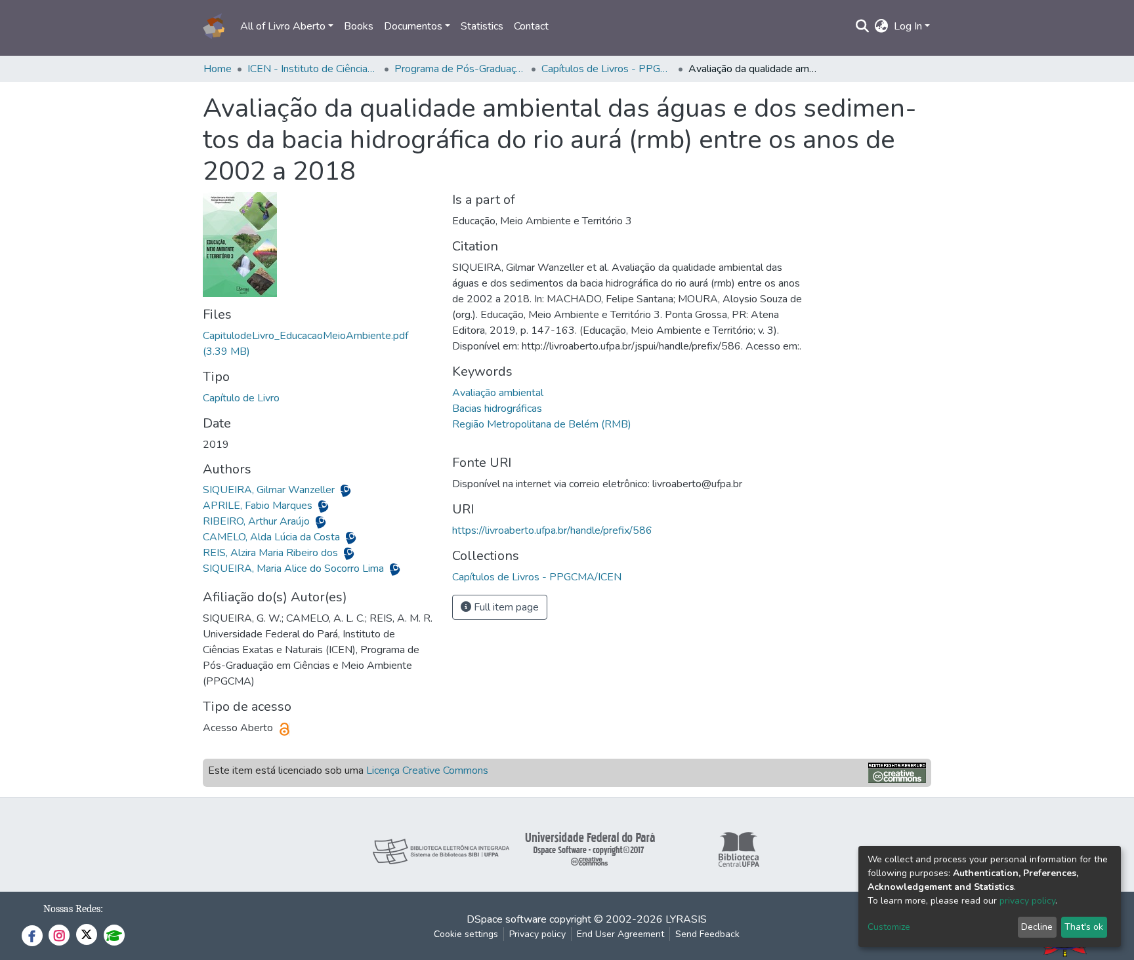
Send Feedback (707, 934)
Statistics (482, 26)
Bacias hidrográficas (497, 408)
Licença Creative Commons (427, 770)
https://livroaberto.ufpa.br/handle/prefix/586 (552, 530)
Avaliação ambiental (497, 393)
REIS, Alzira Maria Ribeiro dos (272, 553)
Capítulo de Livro (241, 398)
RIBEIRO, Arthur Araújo (257, 521)
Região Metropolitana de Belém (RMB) (541, 424)
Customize (889, 927)
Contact (531, 26)
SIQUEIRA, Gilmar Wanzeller (270, 490)
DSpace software (507, 919)
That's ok (1083, 927)
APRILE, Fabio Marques (259, 505)
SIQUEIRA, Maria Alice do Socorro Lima (295, 568)
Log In (908, 26)
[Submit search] (862, 26)
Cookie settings (466, 934)
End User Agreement (620, 934)
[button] (881, 26)
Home (217, 69)
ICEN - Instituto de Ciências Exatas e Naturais (313, 69)
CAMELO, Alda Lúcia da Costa (273, 537)
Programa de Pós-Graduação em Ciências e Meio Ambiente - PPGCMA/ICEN (460, 69)
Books (358, 26)
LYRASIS (686, 919)
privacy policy (1027, 900)
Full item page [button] (505, 607)
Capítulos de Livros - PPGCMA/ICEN (607, 69)
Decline (1037, 927)
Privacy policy (537, 934)
